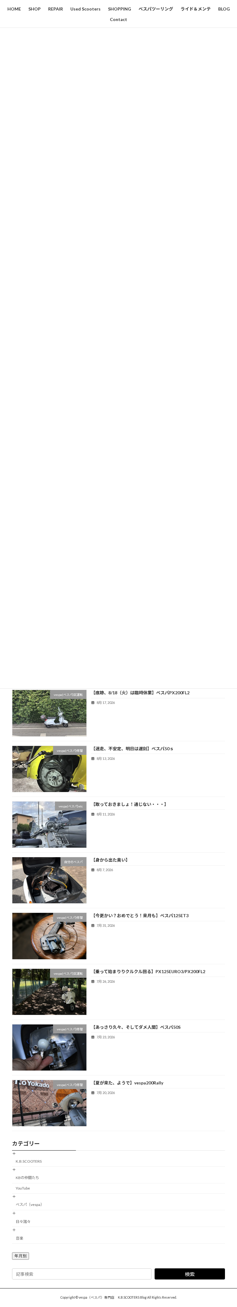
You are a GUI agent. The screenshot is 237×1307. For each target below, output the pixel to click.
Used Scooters (85, 8)
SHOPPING (119, 8)
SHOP (34, 8)
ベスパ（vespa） (30, 1204)
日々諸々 (23, 1221)
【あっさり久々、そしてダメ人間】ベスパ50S (136, 1027)
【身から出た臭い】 (110, 859)
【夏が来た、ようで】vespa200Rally (127, 1082)
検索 (190, 1274)
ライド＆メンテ (196, 8)
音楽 (19, 1238)
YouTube (23, 1188)
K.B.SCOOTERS (29, 1161)
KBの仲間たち (27, 1177)
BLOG (224, 8)
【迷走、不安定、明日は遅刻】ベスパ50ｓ (132, 748)
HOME (14, 8)
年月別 (21, 1256)
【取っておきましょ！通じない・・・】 (129, 804)
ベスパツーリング (156, 8)
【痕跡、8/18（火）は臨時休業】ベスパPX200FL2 (140, 692)
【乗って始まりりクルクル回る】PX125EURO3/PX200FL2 (148, 971)
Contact (118, 19)
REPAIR (55, 8)
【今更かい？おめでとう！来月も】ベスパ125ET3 (140, 915)
